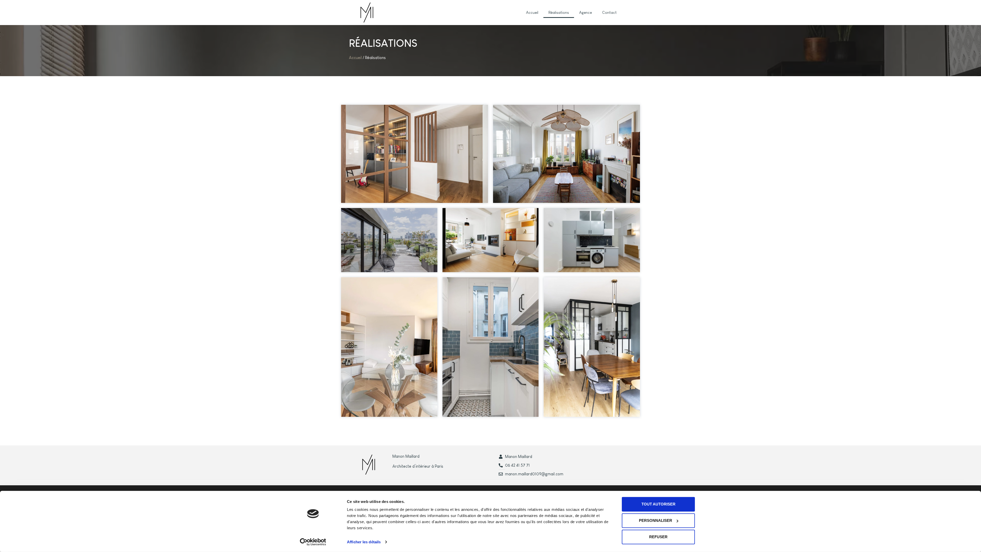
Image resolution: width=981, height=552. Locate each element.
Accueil (532, 12)
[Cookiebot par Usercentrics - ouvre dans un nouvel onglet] (313, 542)
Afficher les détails (364, 542)
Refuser (658, 537)
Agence (585, 12)
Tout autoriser (658, 504)
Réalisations (558, 12)
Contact (609, 12)
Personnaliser (655, 520)
